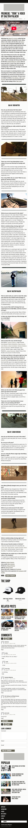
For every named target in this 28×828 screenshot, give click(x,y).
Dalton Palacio (13, 18)
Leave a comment (6, 728)
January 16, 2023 (5, 18)
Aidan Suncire (21, 344)
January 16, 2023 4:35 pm (10, 654)
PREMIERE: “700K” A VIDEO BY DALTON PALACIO (13, 15)
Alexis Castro (9, 567)
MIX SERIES (3, 814)
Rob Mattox (15, 78)
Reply (2, 649)
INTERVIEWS (4, 809)
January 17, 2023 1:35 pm (10, 678)
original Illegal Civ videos (13, 61)
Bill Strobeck (20, 360)
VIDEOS (20, 18)
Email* (2, 745)
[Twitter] (20, 818)
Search (2, 822)
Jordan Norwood (11, 351)
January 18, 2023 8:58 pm (10, 697)
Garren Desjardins (12, 344)
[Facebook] (18, 818)
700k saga (19, 81)
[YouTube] (25, 818)
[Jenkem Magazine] (14, 1)
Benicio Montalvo (5, 347)
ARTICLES (3, 807)
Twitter (3, 572)
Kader (5, 549)
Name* (2, 740)
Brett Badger (4, 344)
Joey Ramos (4, 345)
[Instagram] (22, 818)
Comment (3, 730)
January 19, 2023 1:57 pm (10, 714)
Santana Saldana (22, 345)
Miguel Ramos (11, 565)
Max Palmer (11, 547)
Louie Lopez (4, 547)
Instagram (21, 571)
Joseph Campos (19, 547)
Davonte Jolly (4, 360)
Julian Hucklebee (12, 345)
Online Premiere (10, 576)
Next (8, 639)
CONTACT (3, 816)
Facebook (18, 569)
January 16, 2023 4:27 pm (10, 643)
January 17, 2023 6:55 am (10, 670)
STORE (2, 818)
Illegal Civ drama (13, 38)
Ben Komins (11, 564)
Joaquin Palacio (12, 342)
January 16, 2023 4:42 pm (11, 663)
